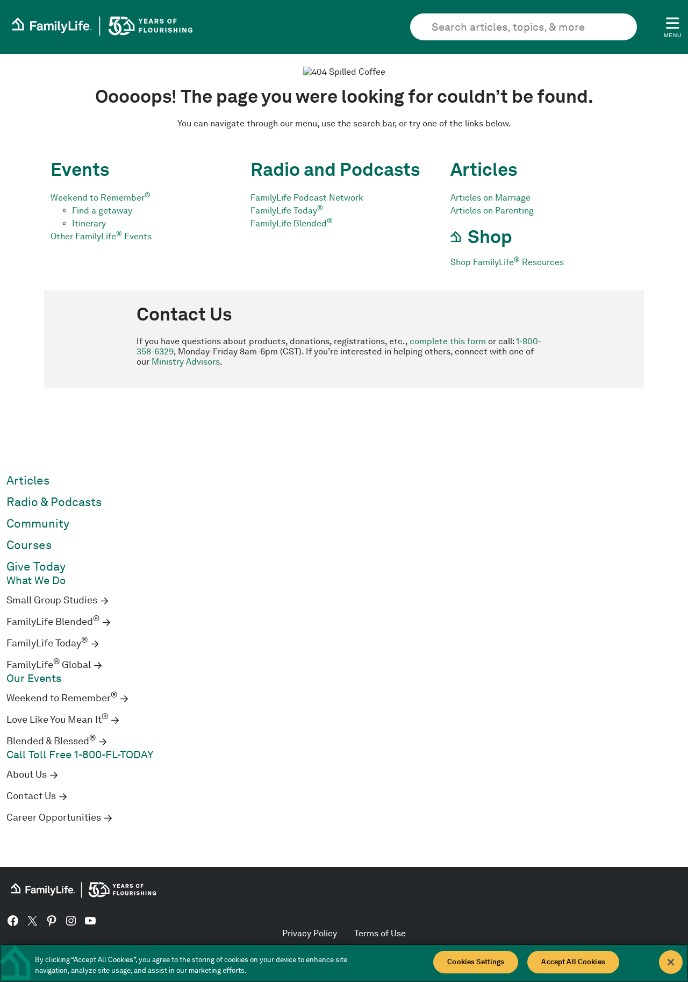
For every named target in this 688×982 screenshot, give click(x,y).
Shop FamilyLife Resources (507, 262)
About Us (26, 774)
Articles (27, 480)
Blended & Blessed (51, 741)
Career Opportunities (53, 817)
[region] (344, 963)
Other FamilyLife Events (101, 236)
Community (37, 523)
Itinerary (89, 223)
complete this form (448, 341)
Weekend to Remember (100, 198)
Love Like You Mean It (57, 719)
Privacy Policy (309, 933)
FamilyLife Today (286, 210)
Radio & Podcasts (54, 502)
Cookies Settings (475, 962)
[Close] (671, 962)
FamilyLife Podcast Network (306, 198)
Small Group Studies (51, 600)
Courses (29, 545)
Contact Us (31, 796)
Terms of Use (380, 933)
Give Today (36, 566)
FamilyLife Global (48, 665)
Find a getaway (102, 210)
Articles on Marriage (490, 198)
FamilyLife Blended (291, 223)
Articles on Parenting (492, 210)
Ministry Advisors (186, 362)
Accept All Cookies (573, 962)
